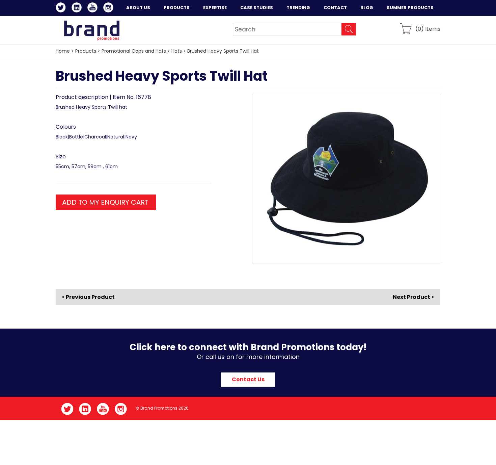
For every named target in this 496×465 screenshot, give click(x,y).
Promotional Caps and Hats (134, 51)
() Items (427, 28)
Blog (366, 7)
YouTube (93, 8)
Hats (176, 51)
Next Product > (413, 297)
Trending (298, 7)
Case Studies (256, 7)
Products (177, 7)
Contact (335, 7)
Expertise (215, 7)
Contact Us (248, 379)
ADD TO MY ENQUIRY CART (105, 202)
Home (63, 51)
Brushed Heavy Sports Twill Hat (223, 51)
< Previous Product (88, 297)
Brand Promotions (92, 30)
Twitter (62, 8)
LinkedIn (78, 8)
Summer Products (410, 7)
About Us (138, 7)
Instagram (109, 8)
